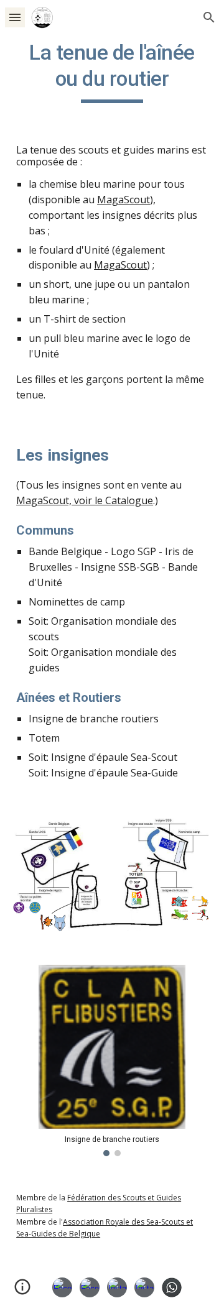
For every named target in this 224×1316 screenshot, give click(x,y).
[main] (112, 71)
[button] (15, 17)
